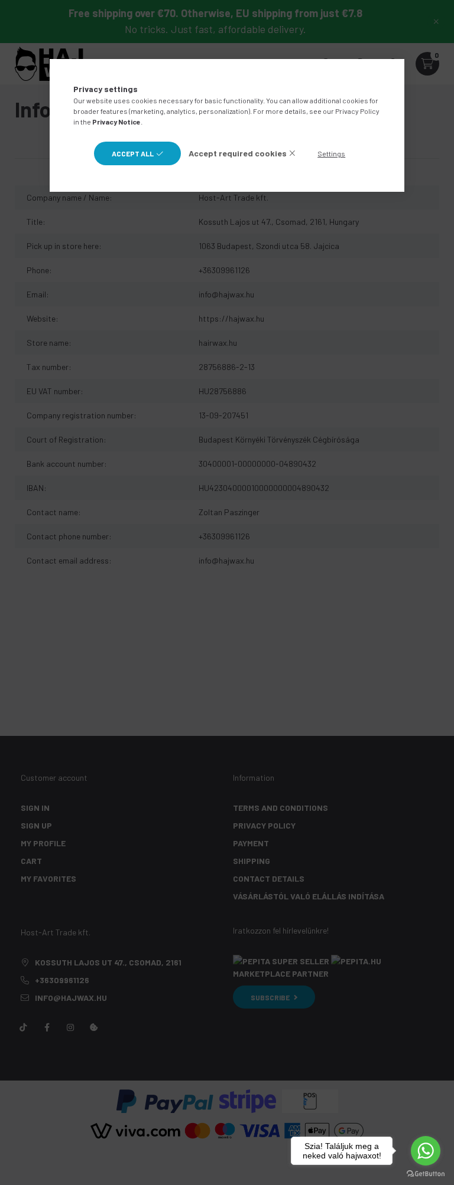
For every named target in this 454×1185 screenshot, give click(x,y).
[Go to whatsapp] (425, 1151)
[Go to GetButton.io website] (426, 1173)
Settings (331, 153)
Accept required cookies (238, 153)
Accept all (133, 153)
